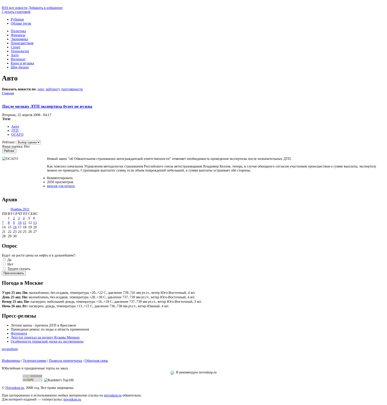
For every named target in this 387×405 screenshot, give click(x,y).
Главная (8, 93)
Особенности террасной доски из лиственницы (47, 341)
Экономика (19, 39)
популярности (72, 89)
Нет (9, 264)
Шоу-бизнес (20, 67)
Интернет (18, 59)
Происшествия (22, 43)
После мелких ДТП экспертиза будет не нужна (47, 106)
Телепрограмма (34, 361)
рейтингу (53, 89)
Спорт (15, 47)
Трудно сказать (18, 269)
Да (8, 260)
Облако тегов (21, 23)
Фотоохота (19, 333)
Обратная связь (96, 361)
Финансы (18, 35)
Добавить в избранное (45, 8)
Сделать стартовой (16, 12)
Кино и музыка (22, 63)
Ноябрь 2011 (20, 209)
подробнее (10, 349)
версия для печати (61, 186)
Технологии (20, 51)
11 (24, 223)
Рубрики (17, 19)
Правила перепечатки (65, 361)
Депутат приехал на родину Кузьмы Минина (45, 337)
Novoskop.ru (14, 388)
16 (15, 227)
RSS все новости (15, 8)
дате (40, 89)
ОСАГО (17, 134)
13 (35, 223)
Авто (15, 55)
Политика (18, 31)
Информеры (11, 361)
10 (20, 223)
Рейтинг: (9, 142)
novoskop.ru (113, 395)
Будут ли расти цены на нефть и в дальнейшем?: (39, 255)
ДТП (15, 130)
